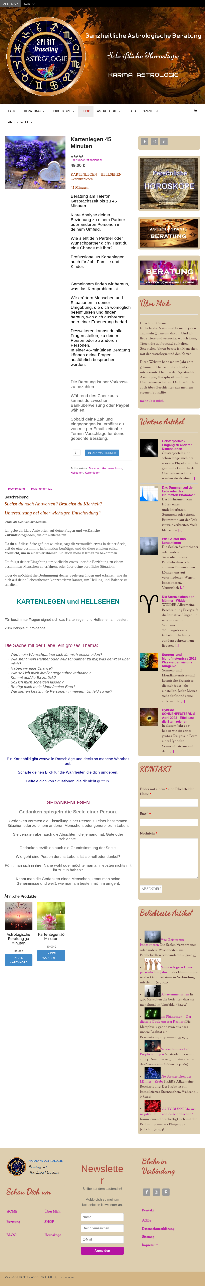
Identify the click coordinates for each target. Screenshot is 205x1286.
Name (145, 794)
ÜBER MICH (10, 3)
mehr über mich (152, 400)
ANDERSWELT (18, 122)
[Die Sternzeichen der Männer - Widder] (149, 604)
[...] (193, 478)
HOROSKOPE (61, 111)
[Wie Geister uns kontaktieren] (149, 546)
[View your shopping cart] (195, 111)
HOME (12, 111)
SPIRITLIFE (151, 111)
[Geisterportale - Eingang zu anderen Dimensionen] (149, 448)
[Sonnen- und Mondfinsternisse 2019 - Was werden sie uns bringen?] (149, 662)
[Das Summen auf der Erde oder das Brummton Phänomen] (149, 495)
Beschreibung (16, 488)
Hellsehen (77, 472)
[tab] (16, 488)
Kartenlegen (92, 472)
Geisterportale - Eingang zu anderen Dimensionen (177, 444)
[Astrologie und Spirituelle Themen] (46, 95)
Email (145, 814)
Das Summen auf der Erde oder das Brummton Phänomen (179, 491)
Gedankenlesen (112, 468)
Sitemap (148, 1237)
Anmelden (102, 1250)
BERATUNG (32, 111)
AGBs (146, 1220)
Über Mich (52, 1211)
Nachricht (148, 833)
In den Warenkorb (102, 452)
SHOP (85, 111)
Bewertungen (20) (41, 488)
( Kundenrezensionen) (86, 159)
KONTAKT (30, 3)
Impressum (150, 1245)
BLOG (132, 111)
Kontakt (148, 1210)
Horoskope (53, 1235)
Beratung (94, 468)
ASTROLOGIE (107, 111)
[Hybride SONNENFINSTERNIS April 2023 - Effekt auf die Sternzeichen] (149, 717)
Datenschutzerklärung (158, 1229)
